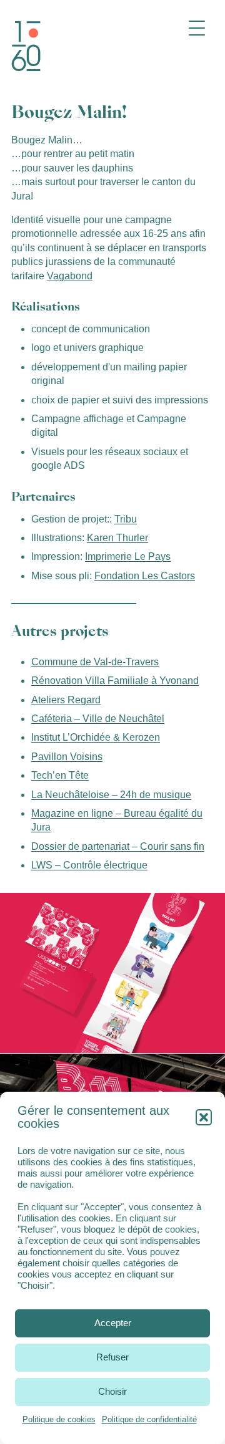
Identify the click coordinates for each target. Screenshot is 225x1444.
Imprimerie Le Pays (128, 556)
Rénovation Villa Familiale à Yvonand (115, 680)
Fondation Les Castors (144, 575)
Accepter (112, 1322)
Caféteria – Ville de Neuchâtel (97, 718)
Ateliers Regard (66, 700)
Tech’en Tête (60, 775)
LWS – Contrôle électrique (89, 865)
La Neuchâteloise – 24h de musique (111, 794)
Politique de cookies (59, 1419)
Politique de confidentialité (149, 1419)
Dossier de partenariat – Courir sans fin (117, 846)
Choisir (112, 1391)
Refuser (112, 1357)
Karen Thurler (117, 537)
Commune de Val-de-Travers (95, 662)
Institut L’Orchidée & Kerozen (95, 737)
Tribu (125, 519)
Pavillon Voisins (66, 756)
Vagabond (69, 276)
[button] (204, 1117)
